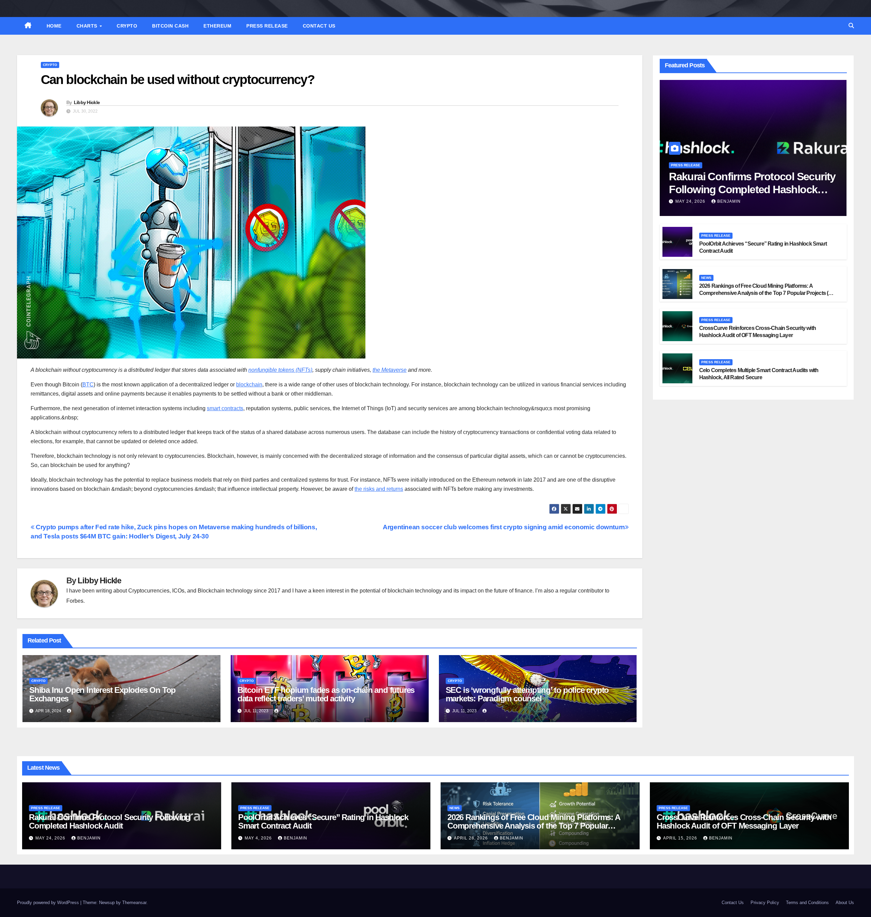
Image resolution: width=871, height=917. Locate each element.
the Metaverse (390, 370)
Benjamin (729, 201)
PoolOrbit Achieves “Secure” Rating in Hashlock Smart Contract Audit (323, 821)
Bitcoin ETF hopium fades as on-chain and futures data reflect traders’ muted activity (325, 694)
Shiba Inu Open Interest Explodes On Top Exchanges (102, 694)
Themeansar (134, 902)
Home (54, 26)
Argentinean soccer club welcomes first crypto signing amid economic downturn (504, 527)
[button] (851, 26)
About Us (845, 902)
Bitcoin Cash (170, 26)
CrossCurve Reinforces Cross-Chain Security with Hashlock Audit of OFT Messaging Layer (744, 821)
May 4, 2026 (259, 838)
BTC (88, 384)
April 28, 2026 (471, 838)
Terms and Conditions (807, 902)
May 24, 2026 (691, 201)
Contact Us (319, 26)
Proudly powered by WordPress (48, 902)
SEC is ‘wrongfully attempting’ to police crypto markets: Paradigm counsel (527, 694)
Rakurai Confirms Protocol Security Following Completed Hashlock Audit (752, 189)
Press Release (267, 26)
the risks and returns (379, 489)
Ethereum (217, 26)
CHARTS (88, 26)
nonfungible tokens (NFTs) (280, 370)
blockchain (249, 384)
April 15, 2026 (681, 838)
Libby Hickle (87, 102)
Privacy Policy (765, 902)
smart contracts (225, 408)
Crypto (127, 26)
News (706, 278)
